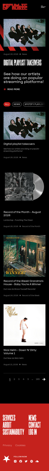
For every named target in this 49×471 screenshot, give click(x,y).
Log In (33, 432)
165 (38, 379)
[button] (43, 7)
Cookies (20, 445)
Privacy (7, 445)
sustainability (13, 432)
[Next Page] (42, 379)
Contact (35, 425)
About (7, 425)
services (9, 418)
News (32, 418)
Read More (13, 89)
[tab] (7, 104)
